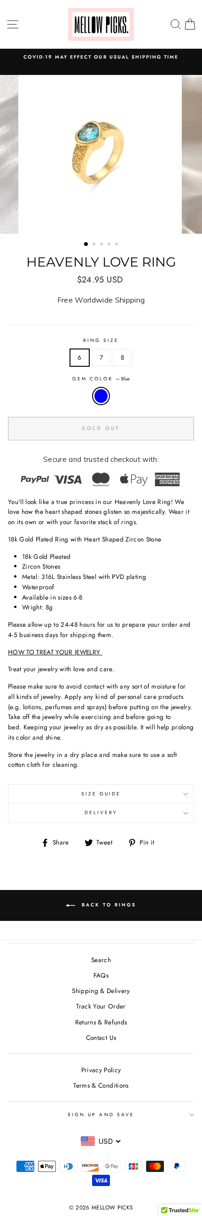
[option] (101, 154)
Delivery (101, 812)
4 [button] (110, 245)
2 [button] (95, 245)
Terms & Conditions (100, 1085)
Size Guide (101, 793)
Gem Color (101, 378)
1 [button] (86, 244)
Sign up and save (101, 1114)
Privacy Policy (101, 1070)
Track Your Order (100, 1006)
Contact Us (101, 1037)
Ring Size (101, 340)
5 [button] (117, 245)
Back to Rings (107, 904)
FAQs (101, 975)
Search (101, 959)
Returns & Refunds (101, 1022)
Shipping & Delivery (101, 990)
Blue (101, 396)
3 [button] (102, 245)
